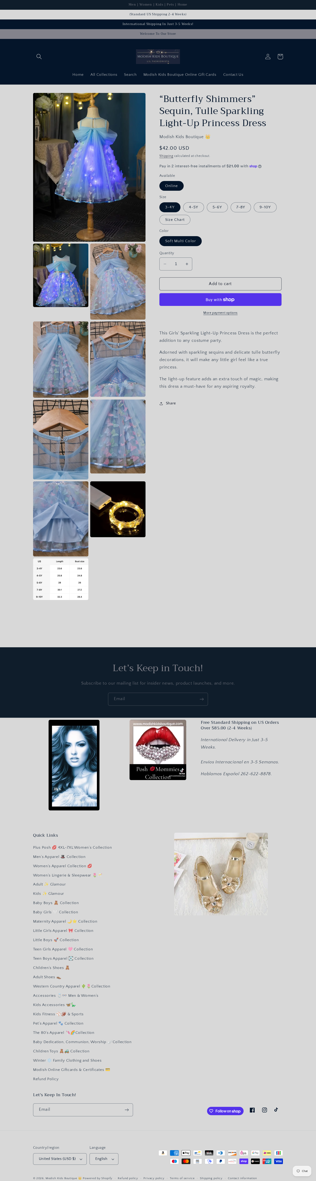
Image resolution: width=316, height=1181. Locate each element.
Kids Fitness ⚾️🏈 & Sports (58, 1014)
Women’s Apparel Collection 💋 (62, 866)
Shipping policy (211, 1178)
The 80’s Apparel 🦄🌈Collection (63, 1033)
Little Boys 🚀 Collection (56, 940)
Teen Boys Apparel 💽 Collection (63, 958)
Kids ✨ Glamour (48, 894)
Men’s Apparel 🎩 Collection (59, 857)
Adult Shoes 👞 (47, 977)
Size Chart (175, 220)
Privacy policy (153, 1178)
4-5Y (193, 207)
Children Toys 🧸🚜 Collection (61, 1051)
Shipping (166, 156)
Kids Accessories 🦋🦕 (54, 1005)
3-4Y (170, 207)
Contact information (242, 1178)
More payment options (220, 313)
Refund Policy (46, 1079)
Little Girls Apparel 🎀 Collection (63, 931)
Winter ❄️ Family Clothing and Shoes (67, 1060)
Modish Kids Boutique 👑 (64, 1178)
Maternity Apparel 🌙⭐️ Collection (65, 921)
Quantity (166, 253)
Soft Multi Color (180, 241)
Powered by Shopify (97, 1178)
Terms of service (182, 1178)
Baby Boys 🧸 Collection (56, 903)
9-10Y (265, 207)
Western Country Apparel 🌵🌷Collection (71, 986)
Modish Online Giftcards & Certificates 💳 (71, 1070)
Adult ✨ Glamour (49, 884)
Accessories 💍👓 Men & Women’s (66, 996)
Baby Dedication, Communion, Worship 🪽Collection (82, 1042)
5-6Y (217, 207)
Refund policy (128, 1178)
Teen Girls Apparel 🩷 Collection (63, 949)
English (101, 1159)
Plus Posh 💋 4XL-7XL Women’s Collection (72, 847)
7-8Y (240, 207)
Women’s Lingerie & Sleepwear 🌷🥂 (67, 875)
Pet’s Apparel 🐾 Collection (58, 1023)
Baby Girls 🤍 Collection (55, 912)
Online (171, 186)
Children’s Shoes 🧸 (51, 968)
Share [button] (171, 403)
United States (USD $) (57, 1159)
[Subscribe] (201, 699)
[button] (39, 57)
